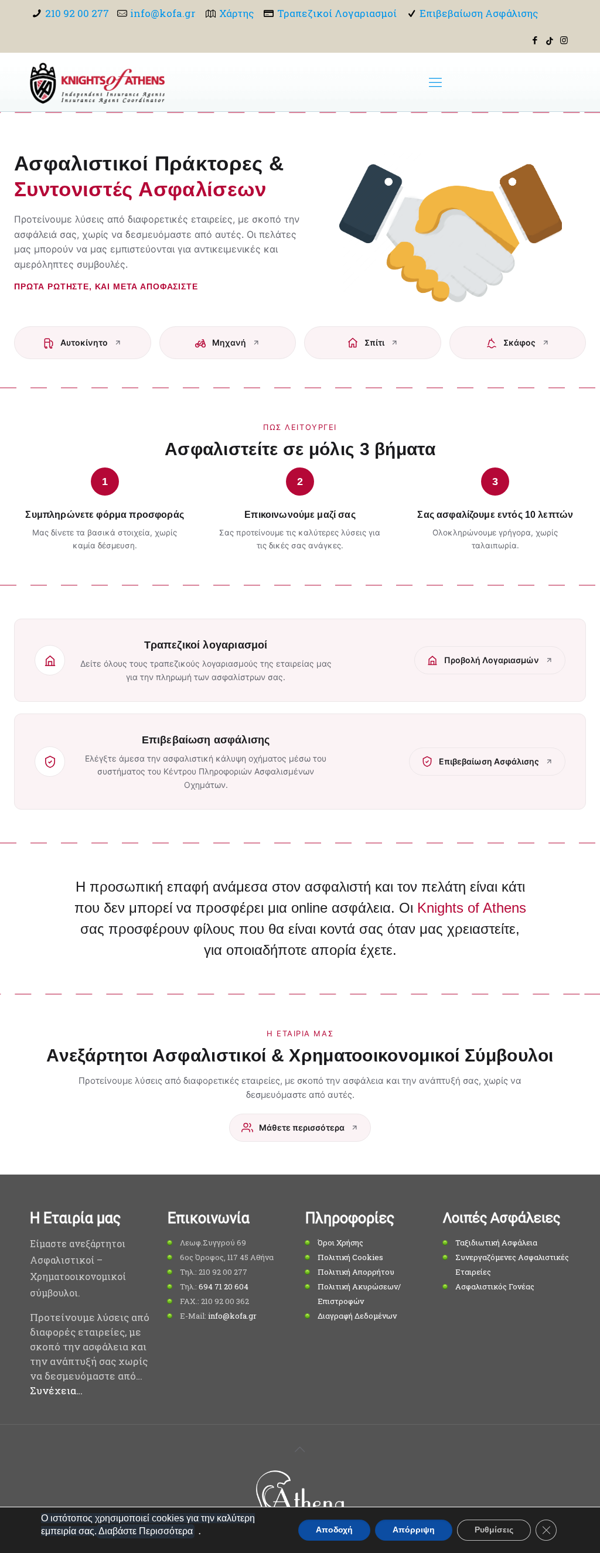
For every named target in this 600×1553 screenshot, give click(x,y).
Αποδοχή (334, 1529)
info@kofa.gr (163, 13)
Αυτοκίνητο (84, 342)
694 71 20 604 (223, 1286)
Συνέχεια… (56, 1390)
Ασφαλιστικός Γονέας (494, 1286)
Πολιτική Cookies (350, 1257)
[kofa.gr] (97, 82)
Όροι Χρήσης (340, 1242)
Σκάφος (519, 342)
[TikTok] (549, 40)
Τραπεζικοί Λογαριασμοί (337, 13)
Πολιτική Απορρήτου (356, 1272)
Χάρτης (236, 13)
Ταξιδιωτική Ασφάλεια (496, 1242)
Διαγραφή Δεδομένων (357, 1315)
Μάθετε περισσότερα (302, 1127)
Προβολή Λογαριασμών (491, 660)
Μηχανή (229, 342)
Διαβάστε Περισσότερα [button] (145, 1531)
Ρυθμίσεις (494, 1529)
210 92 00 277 (77, 13)
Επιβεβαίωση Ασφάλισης (479, 13)
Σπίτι (374, 342)
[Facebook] (535, 40)
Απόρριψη (414, 1529)
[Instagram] (564, 40)
